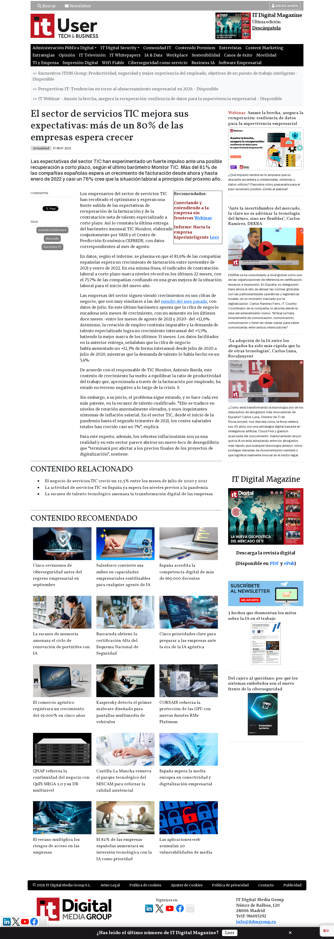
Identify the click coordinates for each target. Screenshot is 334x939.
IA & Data (153, 55)
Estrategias (44, 55)
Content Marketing (264, 47)
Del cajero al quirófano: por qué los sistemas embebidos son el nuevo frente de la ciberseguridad (263, 683)
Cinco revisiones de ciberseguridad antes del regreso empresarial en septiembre (57, 575)
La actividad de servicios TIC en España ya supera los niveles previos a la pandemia (126, 488)
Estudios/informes (52, 230)
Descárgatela (266, 28)
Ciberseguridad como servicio (158, 62)
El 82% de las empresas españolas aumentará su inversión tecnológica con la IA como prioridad (124, 849)
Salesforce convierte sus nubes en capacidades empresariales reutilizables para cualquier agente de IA (123, 575)
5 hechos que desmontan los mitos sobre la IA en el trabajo (262, 616)
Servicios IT (52, 247)
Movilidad (266, 55)
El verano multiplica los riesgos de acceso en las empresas (56, 846)
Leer (214, 237)
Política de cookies (145, 885)
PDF (274, 563)
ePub (289, 563)
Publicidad (292, 885)
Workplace (177, 55)
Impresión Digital (80, 62)
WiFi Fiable (113, 62)
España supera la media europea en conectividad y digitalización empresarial (185, 777)
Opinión (67, 55)
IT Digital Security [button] (118, 47)
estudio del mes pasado (184, 301)
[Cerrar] (290, 932)
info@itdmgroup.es (256, 921)
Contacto (266, 885)
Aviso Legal (110, 885)
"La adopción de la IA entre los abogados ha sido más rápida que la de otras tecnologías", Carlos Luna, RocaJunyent (264, 348)
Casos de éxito (238, 55)
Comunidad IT (157, 47)
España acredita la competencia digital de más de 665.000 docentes (186, 572)
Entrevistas (230, 47)
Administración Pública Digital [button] (63, 47)
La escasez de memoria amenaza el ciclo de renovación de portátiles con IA (61, 644)
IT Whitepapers (125, 55)
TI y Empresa (46, 62)
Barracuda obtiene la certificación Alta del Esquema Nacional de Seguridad (117, 644)
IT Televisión (92, 55)
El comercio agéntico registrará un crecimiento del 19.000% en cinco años (59, 709)
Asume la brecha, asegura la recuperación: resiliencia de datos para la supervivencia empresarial (265, 118)
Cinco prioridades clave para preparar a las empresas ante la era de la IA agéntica (187, 640)
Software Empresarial (240, 62)
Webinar (203, 217)
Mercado (52, 238)
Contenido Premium (195, 47)
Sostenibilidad (206, 55)
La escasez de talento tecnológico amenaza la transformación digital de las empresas (129, 494)
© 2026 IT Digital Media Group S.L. (62, 885)
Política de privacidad (230, 885)
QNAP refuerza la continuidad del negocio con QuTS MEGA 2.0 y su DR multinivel (61, 781)
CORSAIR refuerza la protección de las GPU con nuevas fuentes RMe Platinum (185, 712)
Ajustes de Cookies (186, 885)
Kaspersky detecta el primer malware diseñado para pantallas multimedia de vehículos (124, 712)
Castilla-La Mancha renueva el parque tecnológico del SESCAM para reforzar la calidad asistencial (123, 781)
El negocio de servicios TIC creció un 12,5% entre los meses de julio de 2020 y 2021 (126, 481)
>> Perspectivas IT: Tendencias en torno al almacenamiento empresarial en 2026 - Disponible (125, 88)
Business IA (203, 62)
